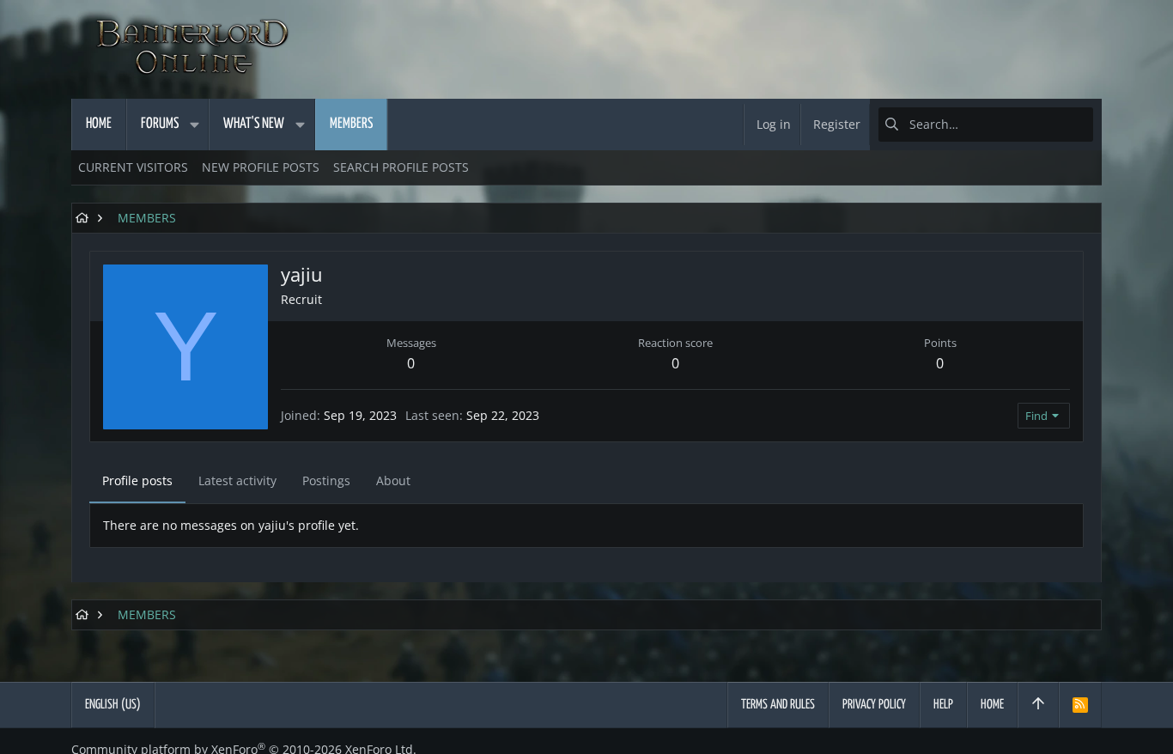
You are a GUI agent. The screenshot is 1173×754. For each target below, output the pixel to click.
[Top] (1038, 705)
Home (992, 704)
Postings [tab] (326, 480)
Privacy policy (874, 704)
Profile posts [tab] (137, 480)
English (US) (113, 704)
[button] (194, 124)
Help (943, 704)
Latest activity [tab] (237, 480)
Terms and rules (778, 704)
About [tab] (393, 480)
